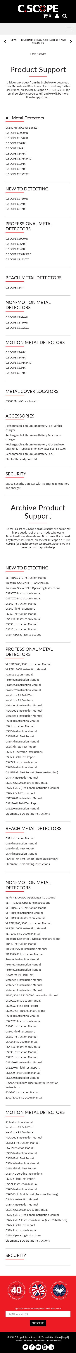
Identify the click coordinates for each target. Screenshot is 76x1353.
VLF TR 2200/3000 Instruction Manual (28, 664)
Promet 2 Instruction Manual (23, 690)
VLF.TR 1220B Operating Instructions (28, 903)
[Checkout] (45, 16)
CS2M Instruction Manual (21, 1230)
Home (33, 54)
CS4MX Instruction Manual (22, 777)
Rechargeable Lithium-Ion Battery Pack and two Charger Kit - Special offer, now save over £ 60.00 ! (36, 446)
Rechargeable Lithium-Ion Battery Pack (29, 454)
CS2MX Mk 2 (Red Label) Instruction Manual (32, 788)
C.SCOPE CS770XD (17, 138)
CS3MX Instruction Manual (22, 1204)
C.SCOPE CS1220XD (18, 174)
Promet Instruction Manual (22, 680)
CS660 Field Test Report (20, 609)
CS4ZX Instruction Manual (21, 762)
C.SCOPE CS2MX (15, 164)
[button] (10, 41)
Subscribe (38, 1323)
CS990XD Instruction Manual (23, 593)
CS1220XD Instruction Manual (24, 798)
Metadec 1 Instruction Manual (24, 716)
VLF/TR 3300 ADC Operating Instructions (30, 897)
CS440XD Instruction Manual (23, 619)
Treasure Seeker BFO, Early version (27, 583)
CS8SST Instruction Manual (22, 1143)
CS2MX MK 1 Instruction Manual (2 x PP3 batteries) (36, 1220)
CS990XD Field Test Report (22, 1006)
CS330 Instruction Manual (21, 624)
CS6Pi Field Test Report (20, 736)
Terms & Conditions (51, 1337)
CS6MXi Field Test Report (21, 747)
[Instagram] (45, 1347)
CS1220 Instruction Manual (22, 808)
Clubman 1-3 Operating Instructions (28, 814)
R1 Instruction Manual (19, 674)
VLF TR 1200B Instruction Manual (26, 669)
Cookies (18, 1340)
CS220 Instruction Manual (21, 629)
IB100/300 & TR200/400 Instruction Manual (32, 995)
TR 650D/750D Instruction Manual (26, 949)
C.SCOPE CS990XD (17, 133)
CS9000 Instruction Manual (22, 721)
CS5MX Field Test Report (20, 757)
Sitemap (28, 1340)
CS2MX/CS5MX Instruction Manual (27, 783)
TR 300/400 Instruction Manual (24, 954)
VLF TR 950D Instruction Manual (25, 918)
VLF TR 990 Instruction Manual (24, 913)
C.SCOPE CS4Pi (15, 148)
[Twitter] (25, 1347)
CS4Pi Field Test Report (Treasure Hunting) (32, 772)
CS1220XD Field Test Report (22, 803)
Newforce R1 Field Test (19, 695)
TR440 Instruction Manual (21, 944)
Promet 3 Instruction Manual (23, 685)
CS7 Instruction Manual (20, 726)
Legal (65, 1337)
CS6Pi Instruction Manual (21, 731)
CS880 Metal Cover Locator (22, 128)
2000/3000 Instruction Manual (24, 1097)
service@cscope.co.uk (28, 93)
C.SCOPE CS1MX (15, 169)
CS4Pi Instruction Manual (21, 767)
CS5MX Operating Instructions (24, 752)
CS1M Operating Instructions (23, 634)
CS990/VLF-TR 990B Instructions (25, 1011)
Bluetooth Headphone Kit (21, 459)
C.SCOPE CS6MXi (16, 143)
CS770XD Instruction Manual (23, 598)
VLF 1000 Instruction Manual (23, 933)
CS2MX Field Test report (20, 793)
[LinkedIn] (51, 1347)
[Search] (64, 16)
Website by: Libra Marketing (47, 1340)
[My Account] (57, 16)
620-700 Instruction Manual (22, 1092)
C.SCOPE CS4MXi (16, 153)
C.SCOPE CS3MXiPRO (19, 158)
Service (42, 54)
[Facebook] (32, 1347)
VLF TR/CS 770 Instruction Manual (26, 578)
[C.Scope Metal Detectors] (38, 8)
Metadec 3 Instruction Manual (24, 705)
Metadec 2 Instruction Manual (24, 710)
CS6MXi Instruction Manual (22, 741)
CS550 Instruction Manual (21, 614)
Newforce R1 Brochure (19, 700)
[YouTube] (38, 1347)
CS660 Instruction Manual (21, 604)
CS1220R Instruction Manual (23, 1073)
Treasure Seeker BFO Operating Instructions (33, 588)
